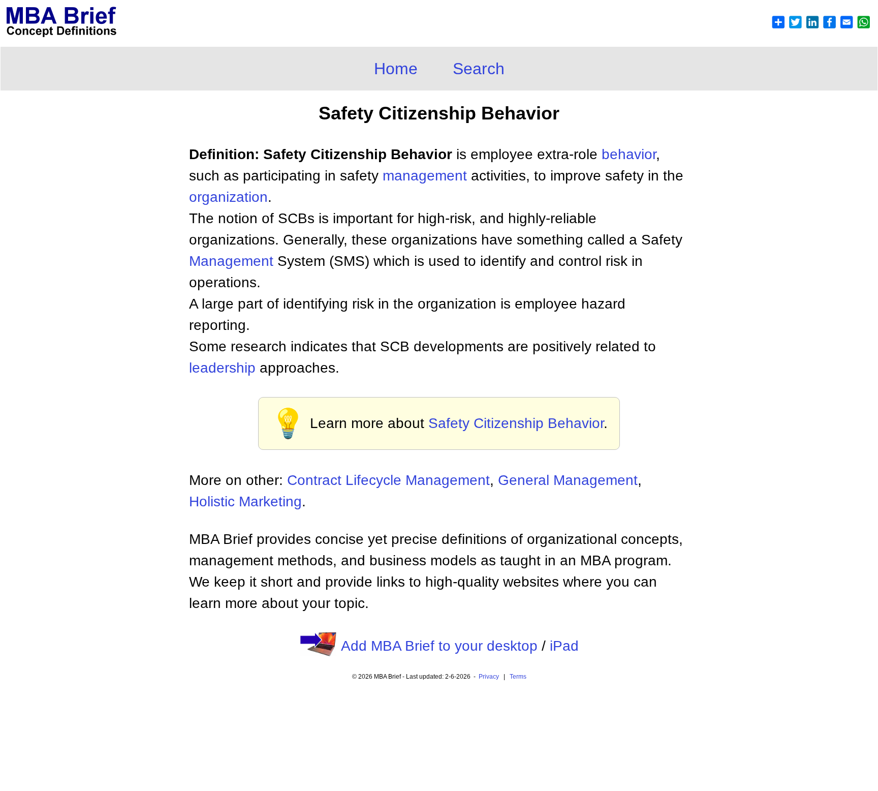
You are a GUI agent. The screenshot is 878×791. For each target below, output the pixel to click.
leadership (222, 368)
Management (231, 261)
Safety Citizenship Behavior (516, 423)
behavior (629, 154)
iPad (564, 646)
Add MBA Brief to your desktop (439, 646)
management (425, 176)
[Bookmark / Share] (820, 26)
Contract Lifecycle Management (388, 480)
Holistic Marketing (245, 501)
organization (228, 197)
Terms (518, 676)
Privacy (489, 676)
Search (479, 68)
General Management (568, 480)
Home (396, 68)
